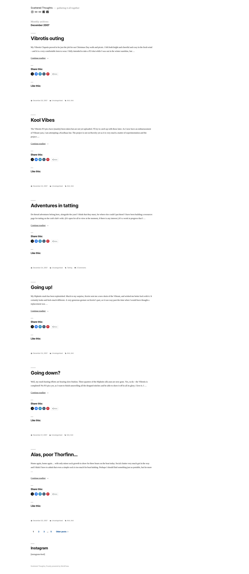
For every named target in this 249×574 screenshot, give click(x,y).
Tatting (69, 268)
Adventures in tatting (54, 205)
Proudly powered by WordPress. (57, 566)
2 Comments (81, 268)
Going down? (45, 373)
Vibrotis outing (47, 38)
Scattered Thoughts (42, 7)
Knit (68, 100)
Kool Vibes (43, 120)
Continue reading (40, 58)
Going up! (41, 287)
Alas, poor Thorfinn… (54, 454)
